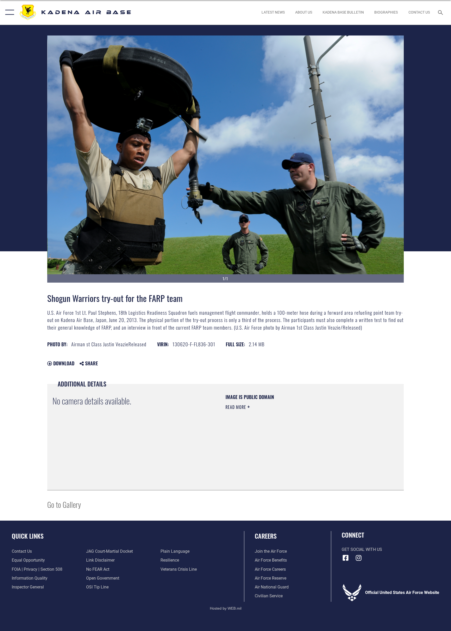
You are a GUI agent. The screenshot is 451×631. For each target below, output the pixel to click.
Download (63, 363)
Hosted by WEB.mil (225, 608)
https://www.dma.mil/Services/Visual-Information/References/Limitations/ (286, 440)
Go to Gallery (64, 504)
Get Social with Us (362, 549)
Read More (236, 407)
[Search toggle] (441, 12)
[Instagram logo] (359, 558)
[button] (8, 12)
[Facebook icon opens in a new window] (345, 558)
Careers (266, 535)
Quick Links (28, 535)
